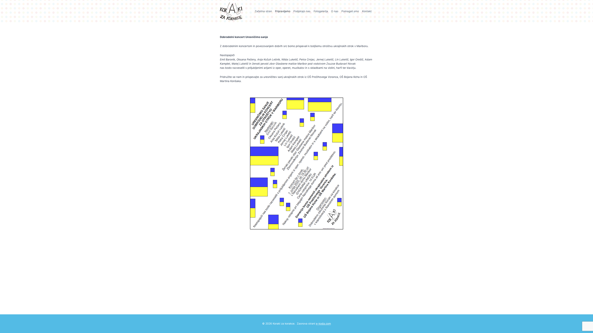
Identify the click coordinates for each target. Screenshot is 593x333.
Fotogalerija (321, 11)
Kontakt (367, 11)
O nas (334, 11)
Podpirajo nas (301, 11)
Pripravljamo (282, 11)
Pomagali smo (350, 11)
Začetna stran (263, 11)
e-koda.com (323, 323)
